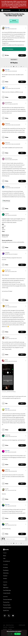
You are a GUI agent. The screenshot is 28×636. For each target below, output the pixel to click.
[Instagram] (4, 615)
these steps (17, 5)
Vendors (5, 578)
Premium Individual (7, 599)
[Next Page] (23, 66)
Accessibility (10, 629)
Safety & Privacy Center (10, 625)
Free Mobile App (7, 590)
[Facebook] (13, 615)
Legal (4, 625)
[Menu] (26, 10)
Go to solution (14, 21)
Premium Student (7, 607)
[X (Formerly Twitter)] (8, 615)
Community (7, 10)
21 (16, 66)
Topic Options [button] (13, 59)
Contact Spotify (6, 593)
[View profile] (3, 28)
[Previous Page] (4, 66)
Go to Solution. (10, 49)
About (4, 555)
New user (7, 27)
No (11, 633)
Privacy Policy (5, 627)
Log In (22, 10)
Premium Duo (6, 602)
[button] (26, 28)
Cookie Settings (11, 627)
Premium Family (6, 605)
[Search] (19, 10)
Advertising (5, 573)
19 (11, 66)
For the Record (6, 561)
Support (5, 585)
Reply (22, 55)
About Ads (5, 629)
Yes (16, 633)
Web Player (5, 587)
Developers (6, 570)
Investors (5, 575)
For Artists (5, 567)
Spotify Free (6, 610)
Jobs (4, 558)
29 (21, 66)
